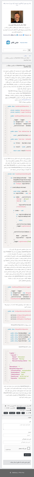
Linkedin (20, 35)
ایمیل (29, 432)
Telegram (27, 35)
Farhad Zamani (21, 408)
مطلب (25, 56)
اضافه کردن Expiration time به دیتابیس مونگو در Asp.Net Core (18, 66)
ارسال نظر (27, 455)
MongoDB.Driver (26, 100)
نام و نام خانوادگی (26, 439)
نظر (30, 422)
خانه (30, 56)
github (14, 35)
